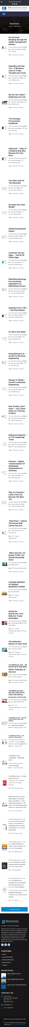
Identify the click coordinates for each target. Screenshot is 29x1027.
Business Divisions (8, 960)
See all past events (14, 909)
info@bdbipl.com (8, 1004)
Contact (4, 965)
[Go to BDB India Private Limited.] (10, 26)
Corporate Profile (7, 957)
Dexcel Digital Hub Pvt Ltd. (18, 1024)
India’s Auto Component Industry (16, 985)
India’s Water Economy (14, 973)
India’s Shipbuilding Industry (15, 979)
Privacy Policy (6, 962)
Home (4, 954)
